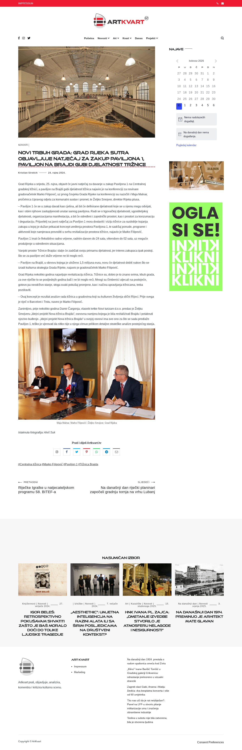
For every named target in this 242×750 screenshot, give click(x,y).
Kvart (126, 38)
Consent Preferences (210, 742)
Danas (139, 38)
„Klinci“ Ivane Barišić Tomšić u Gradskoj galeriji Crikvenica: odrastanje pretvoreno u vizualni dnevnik (145, 675)
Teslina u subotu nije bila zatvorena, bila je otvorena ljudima (147, 720)
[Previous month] (177, 61)
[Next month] (216, 61)
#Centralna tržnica (29, 464)
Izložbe (79, 604)
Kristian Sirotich (28, 173)
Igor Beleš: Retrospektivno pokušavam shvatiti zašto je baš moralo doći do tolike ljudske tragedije (43, 622)
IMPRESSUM (25, 3)
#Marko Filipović (52, 464)
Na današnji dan (187, 604)
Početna (89, 38)
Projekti (150, 38)
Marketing (79, 672)
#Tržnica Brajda (88, 464)
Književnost (28, 604)
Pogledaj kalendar (186, 145)
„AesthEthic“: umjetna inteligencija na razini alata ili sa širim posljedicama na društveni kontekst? (95, 622)
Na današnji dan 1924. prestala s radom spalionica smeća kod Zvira (146, 661)
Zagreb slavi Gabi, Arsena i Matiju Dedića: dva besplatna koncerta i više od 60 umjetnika (148, 690)
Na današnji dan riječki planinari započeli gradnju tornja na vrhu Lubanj (122, 487)
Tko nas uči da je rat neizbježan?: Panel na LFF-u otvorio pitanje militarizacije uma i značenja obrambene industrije (146, 706)
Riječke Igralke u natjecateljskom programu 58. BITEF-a (46, 487)
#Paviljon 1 (70, 464)
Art (115, 38)
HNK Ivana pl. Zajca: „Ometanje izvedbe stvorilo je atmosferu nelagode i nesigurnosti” (147, 620)
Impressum (80, 666)
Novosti (102, 38)
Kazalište (136, 604)
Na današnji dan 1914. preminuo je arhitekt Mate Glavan (199, 616)
